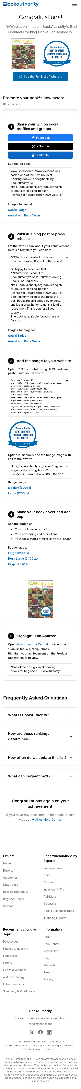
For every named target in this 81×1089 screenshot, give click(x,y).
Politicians (50, 896)
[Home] (21, 4)
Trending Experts (55, 918)
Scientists (50, 903)
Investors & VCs (54, 889)
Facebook (43, 137)
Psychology (10, 941)
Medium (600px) (19, 487)
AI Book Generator (16, 1045)
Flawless (70, 1045)
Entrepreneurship (14, 984)
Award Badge (17, 210)
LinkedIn (43, 155)
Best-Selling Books (15, 891)
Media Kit (50, 965)
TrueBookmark (31, 1049)
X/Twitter (43, 146)
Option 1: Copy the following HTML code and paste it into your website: (39, 371)
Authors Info (51, 951)
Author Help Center (46, 819)
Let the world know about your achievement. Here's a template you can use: (39, 248)
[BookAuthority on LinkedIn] (49, 1032)
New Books (10, 884)
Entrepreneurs (53, 868)
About (47, 936)
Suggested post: (19, 163)
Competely (37, 1045)
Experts (8, 870)
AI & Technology (14, 977)
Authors (48, 882)
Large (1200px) (18, 493)
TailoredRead (57, 1041)
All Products (51, 1049)
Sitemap (8, 906)
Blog (47, 958)
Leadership (10, 955)
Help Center (51, 944)
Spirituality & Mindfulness (19, 991)
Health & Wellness (14, 970)
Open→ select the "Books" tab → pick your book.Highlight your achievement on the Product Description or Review (37, 651)
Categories (10, 877)
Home (7, 863)
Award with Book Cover (24, 215)
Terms (48, 972)
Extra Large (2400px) (23, 558)
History (7, 962)
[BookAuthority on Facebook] (40, 1032)
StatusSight (54, 1045)
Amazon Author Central (32, 644)
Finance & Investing (15, 948)
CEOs (47, 875)
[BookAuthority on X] (31, 1032)
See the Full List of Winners (43, 76)
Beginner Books (13, 899)
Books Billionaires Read (59, 910)
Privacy (48, 979)
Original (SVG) (18, 564)
